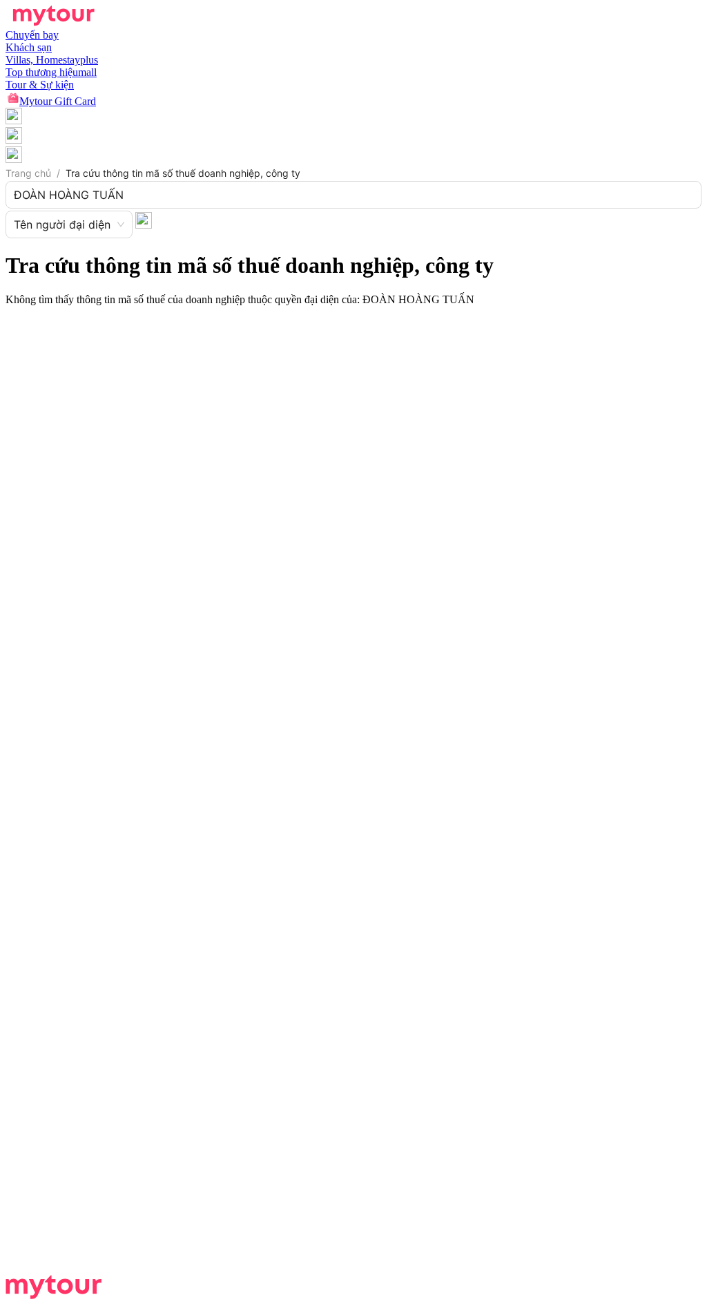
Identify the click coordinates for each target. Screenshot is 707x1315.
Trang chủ (28, 173)
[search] (144, 220)
